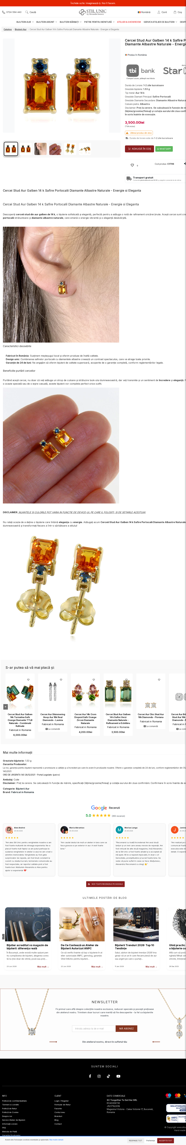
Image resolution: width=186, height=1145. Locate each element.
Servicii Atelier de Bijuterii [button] (159, 22)
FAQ (4, 1127)
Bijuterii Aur (20, 29)
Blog (56, 1120)
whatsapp (165, 149)
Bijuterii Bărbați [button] (69, 22)
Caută (33, 12)
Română (145, 12)
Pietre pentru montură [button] (98, 22)
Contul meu (59, 1112)
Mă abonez (126, 1028)
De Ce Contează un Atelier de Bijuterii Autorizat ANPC (79, 947)
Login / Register (61, 1101)
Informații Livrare (9, 1124)
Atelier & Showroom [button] (129, 22)
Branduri (58, 1116)
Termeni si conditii (10, 1104)
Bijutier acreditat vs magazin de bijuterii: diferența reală (27, 947)
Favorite (58, 1108)
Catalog (8, 29)
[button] (136, 54)
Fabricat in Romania (20, 730)
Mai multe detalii (56, 1140)
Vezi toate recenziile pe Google (107, 884)
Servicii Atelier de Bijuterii (13, 1120)
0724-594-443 (13, 12)
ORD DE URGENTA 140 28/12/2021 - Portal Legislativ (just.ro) (31, 774)
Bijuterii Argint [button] (45, 22)
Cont (165, 12)
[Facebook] (90, 1076)
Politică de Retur (9, 1108)
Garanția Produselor (11, 1135)
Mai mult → (43, 966)
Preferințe (150, 1140)
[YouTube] (118, 1076)
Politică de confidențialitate (14, 1101)
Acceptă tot (165, 1140)
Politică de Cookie (10, 1112)
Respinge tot (135, 1140)
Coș (180, 12)
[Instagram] (99, 1076)
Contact (58, 1124)
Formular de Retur (62, 1104)
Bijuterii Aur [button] (23, 22)
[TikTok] (108, 1076)
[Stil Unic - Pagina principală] (93, 12)
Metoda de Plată (9, 1131)
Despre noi (7, 1116)
